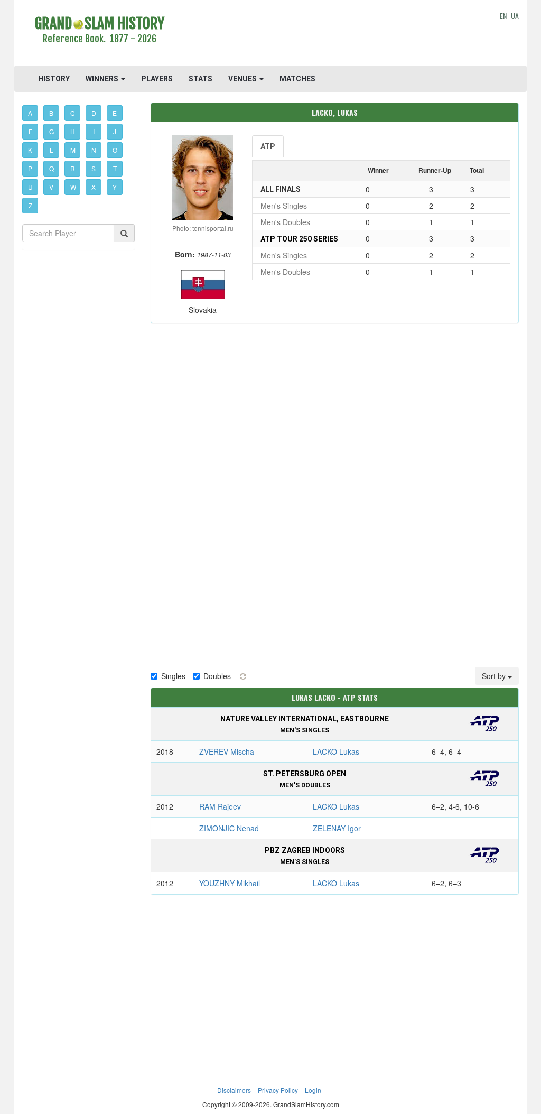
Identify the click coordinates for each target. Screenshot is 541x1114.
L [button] (51, 149)
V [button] (51, 186)
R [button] (72, 168)
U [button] (30, 186)
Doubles (217, 676)
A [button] (30, 112)
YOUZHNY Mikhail (229, 883)
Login (313, 1089)
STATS (200, 79)
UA (515, 15)
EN (503, 15)
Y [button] (115, 186)
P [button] (30, 168)
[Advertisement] (334, 34)
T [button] (115, 168)
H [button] (72, 131)
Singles (173, 676)
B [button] (51, 112)
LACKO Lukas (336, 751)
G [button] (51, 131)
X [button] (93, 186)
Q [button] (51, 168)
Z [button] (30, 205)
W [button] (73, 186)
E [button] (115, 112)
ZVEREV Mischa (226, 751)
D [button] (93, 112)
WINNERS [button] (103, 79)
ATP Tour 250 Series (299, 239)
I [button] (94, 131)
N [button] (93, 149)
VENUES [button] (243, 79)
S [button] (93, 168)
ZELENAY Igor (337, 828)
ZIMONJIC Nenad (229, 828)
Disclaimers (234, 1089)
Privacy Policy (278, 1089)
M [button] (73, 149)
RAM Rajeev (220, 806)
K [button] (30, 149)
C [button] (72, 112)
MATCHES (297, 79)
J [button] (114, 131)
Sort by (495, 676)
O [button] (115, 149)
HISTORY (54, 79)
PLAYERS (157, 79)
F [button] (30, 131)
